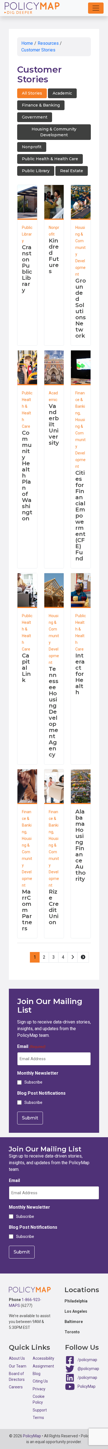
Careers (16, 1387)
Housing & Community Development (54, 132)
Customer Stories (38, 50)
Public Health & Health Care (50, 158)
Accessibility (43, 1358)
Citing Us (40, 1381)
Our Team (17, 1366)
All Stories (32, 93)
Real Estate (71, 170)
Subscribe (33, 1082)
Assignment (43, 1366)
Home (27, 43)
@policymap (88, 1368)
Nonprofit (32, 146)
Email (31, 1046)
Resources (48, 43)
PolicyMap (87, 1386)
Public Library (36, 170)
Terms (38, 1417)
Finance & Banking (41, 105)
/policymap (87, 1359)
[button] (96, 8)
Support (40, 1410)
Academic (62, 93)
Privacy (39, 1389)
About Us (17, 1358)
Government (34, 117)
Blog (36, 1373)
